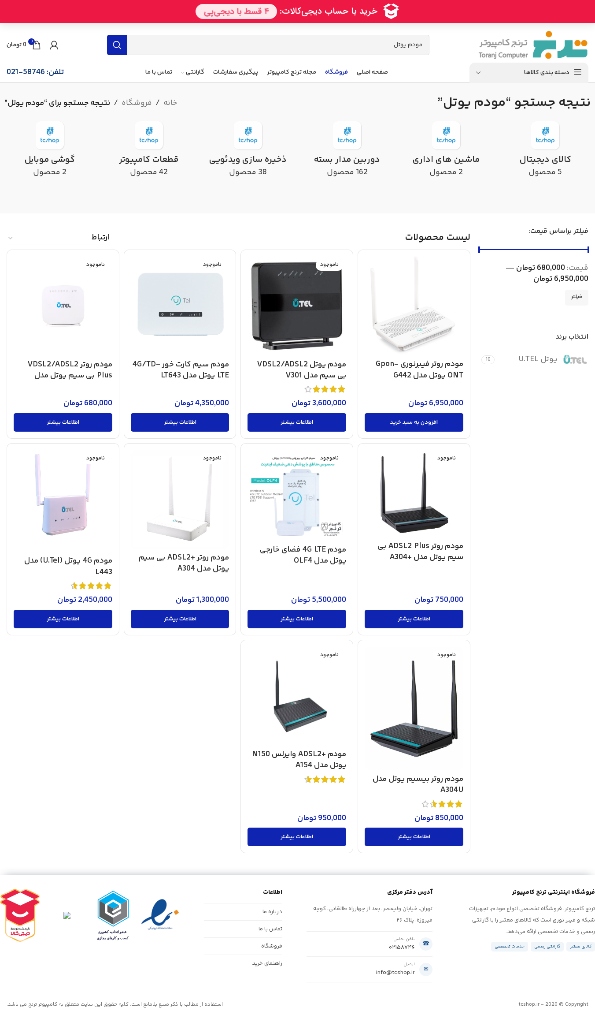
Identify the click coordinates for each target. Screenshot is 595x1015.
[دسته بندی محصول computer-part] (148, 152)
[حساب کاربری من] (54, 45)
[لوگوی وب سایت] (533, 45)
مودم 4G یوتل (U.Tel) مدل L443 (68, 566)
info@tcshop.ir (395, 972)
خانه (170, 103)
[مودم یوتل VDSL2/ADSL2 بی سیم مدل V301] (297, 306)
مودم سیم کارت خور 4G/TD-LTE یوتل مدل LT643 (181, 370)
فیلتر (576, 297)
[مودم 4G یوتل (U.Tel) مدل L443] (63, 501)
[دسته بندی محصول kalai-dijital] (545, 152)
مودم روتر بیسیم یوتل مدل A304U (418, 784)
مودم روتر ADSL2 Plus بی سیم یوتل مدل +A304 (420, 551)
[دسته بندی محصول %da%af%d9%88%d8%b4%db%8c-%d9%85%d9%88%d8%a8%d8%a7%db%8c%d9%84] (49, 152)
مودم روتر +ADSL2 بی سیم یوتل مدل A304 (184, 563)
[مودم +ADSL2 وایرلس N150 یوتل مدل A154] (297, 696)
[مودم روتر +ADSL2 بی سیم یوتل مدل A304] (180, 499)
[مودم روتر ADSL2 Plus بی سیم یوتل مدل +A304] (414, 493)
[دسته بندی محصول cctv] (347, 152)
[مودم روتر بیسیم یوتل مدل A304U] (414, 708)
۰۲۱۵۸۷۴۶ (402, 947)
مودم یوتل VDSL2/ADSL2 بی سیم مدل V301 (301, 370)
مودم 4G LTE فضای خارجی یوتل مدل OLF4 (303, 555)
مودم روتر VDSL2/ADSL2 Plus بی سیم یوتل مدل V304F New (70, 375)
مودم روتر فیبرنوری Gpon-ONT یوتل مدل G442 (419, 369)
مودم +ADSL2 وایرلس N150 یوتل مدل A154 (299, 760)
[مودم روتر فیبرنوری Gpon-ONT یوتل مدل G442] (414, 306)
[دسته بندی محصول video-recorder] (248, 152)
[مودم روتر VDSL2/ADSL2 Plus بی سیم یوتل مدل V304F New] (63, 306)
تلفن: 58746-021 (35, 72)
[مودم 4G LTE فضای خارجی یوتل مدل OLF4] (297, 495)
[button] (414, 422)
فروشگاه (137, 103)
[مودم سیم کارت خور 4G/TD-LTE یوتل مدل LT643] (180, 306)
